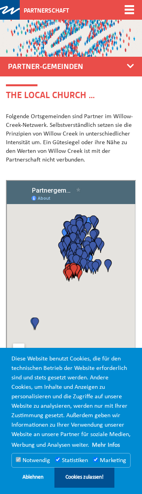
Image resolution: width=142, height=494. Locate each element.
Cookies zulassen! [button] (84, 477)
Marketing (112, 460)
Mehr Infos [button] (106, 445)
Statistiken (74, 460)
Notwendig (35, 460)
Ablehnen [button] (32, 477)
